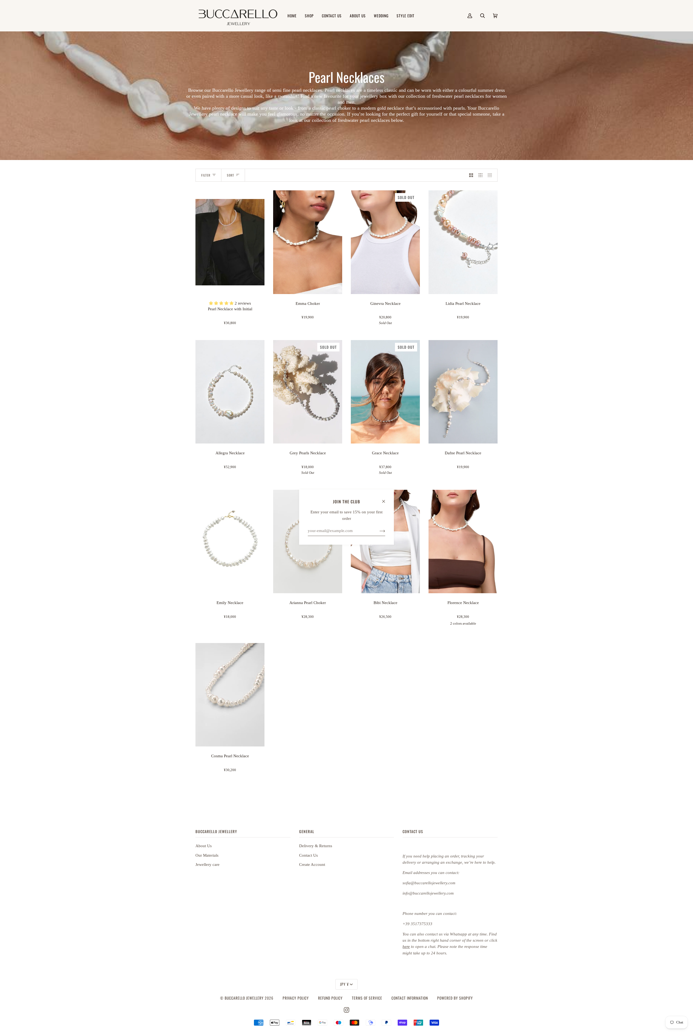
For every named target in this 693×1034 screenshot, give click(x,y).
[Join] (378, 530)
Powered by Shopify (455, 998)
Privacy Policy (296, 998)
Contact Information (409, 998)
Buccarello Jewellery (245, 998)
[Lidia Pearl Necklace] (463, 242)
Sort (230, 175)
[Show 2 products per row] (471, 175)
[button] (222, 303)
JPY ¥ (344, 984)
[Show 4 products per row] (491, 175)
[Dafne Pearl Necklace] (463, 392)
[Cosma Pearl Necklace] (229, 695)
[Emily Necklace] (229, 541)
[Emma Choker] (307, 242)
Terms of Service (367, 998)
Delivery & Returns (315, 846)
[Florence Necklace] (463, 541)
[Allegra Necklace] (229, 392)
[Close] (386, 498)
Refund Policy (330, 998)
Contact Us (308, 855)
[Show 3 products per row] (480, 175)
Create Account (312, 864)
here (406, 946)
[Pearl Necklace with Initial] (229, 242)
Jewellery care (207, 864)
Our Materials (206, 855)
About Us (203, 846)
